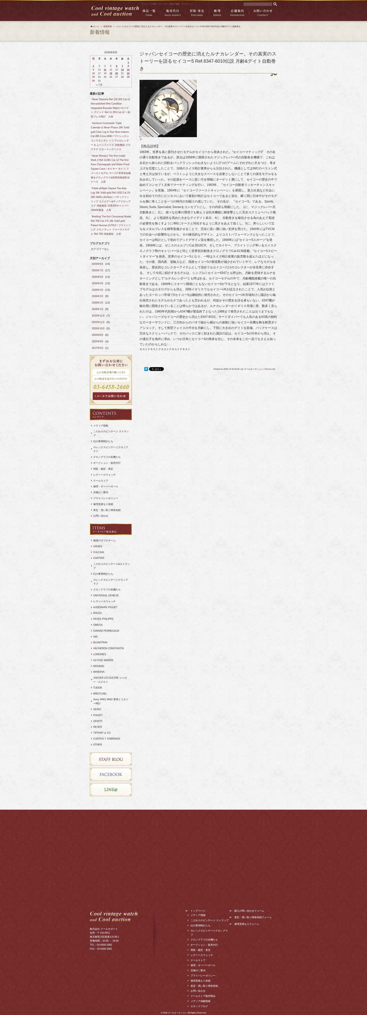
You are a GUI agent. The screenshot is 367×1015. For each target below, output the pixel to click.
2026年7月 (97, 270)
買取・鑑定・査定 (103, 468)
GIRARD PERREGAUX (106, 630)
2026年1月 (97, 309)
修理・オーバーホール (105, 486)
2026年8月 (97, 263)
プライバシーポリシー (105, 498)
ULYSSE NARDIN (103, 660)
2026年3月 (97, 296)
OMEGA (98, 624)
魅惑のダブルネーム (105, 540)
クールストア (100, 480)
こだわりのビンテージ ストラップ (111, 433)
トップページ (197, 910)
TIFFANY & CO (101, 732)
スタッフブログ (199, 1006)
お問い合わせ (100, 515)
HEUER (97, 726)
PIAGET (98, 715)
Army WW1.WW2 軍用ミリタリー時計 (110, 701)
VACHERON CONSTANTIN (108, 648)
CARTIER (98, 558)
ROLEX (97, 613)
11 (105, 69)
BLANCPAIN (100, 642)
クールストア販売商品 (203, 996)
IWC (95, 636)
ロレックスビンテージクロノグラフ (110, 449)
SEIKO (97, 709)
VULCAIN (98, 552)
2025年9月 (97, 334)
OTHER (97, 744)
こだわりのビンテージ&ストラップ (111, 566)
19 (111, 73)
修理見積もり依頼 (103, 504)
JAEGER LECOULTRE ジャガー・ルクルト (110, 679)
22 (128, 73)
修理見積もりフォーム (246, 924)
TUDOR (97, 687)
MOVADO (98, 666)
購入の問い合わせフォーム (249, 910)
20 (116, 73)
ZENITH (97, 721)
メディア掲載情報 (200, 1001)
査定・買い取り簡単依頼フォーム (253, 917)
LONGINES (99, 654)
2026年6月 (97, 276)
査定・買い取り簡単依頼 (107, 510)
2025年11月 (98, 322)
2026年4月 (97, 289)
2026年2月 (97, 302)
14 (122, 69)
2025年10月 (98, 328)
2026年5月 (97, 283)
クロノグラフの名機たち (107, 457)
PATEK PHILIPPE (103, 619)
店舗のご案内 (100, 492)
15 (128, 69)
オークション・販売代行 (107, 462)
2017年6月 (97, 347)
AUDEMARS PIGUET (105, 607)
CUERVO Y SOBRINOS (106, 738)
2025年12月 (98, 315)
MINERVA (99, 671)
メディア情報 (100, 425)
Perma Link (270, 369)
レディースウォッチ (104, 474)
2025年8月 (97, 341)
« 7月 (99, 84)
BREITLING (99, 693)
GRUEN (97, 546)
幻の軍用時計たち (103, 441)
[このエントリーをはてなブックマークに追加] (146, 369)
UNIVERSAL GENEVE (106, 595)
